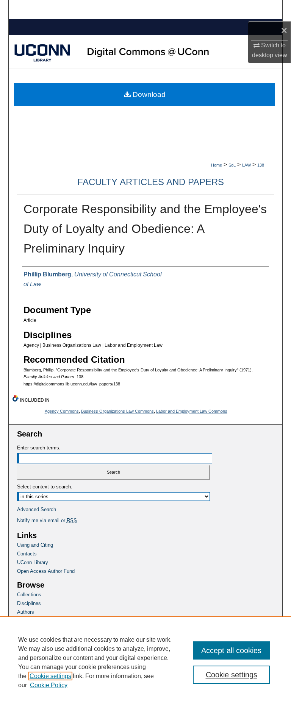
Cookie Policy (48, 685)
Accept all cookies (231, 650)
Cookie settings (50, 676)
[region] (145, 662)
